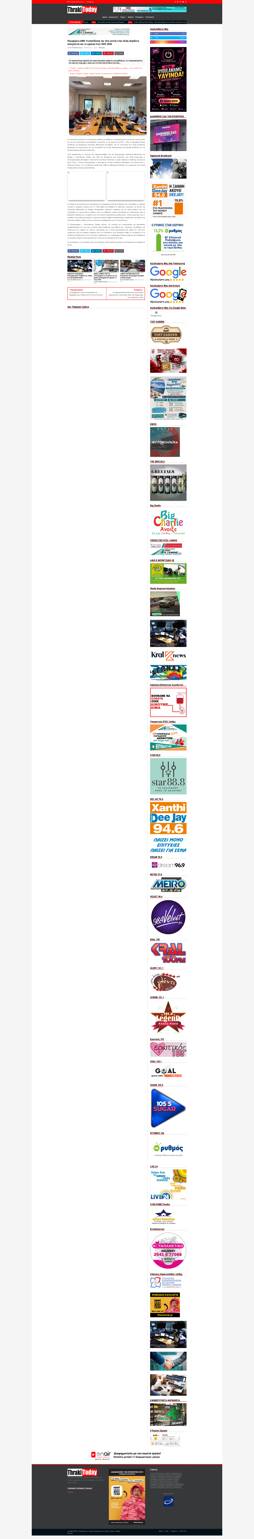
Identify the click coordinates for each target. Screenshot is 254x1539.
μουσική (169, 1481)
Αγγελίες (131, 17)
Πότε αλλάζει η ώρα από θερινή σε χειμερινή (181, 22)
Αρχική (104, 17)
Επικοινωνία (150, 17)
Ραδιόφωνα (139, 17)
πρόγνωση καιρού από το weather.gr (172, 1446)
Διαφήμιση (90, 2)
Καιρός (123, 17)
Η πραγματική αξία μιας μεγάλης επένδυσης (143, 22)
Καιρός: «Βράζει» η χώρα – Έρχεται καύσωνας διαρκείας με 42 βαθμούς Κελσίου (99, 73)
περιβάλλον (170, 1484)
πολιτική (153, 1487)
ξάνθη (176, 1481)
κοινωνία (162, 1481)
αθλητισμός (161, 1476)
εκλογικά (170, 1479)
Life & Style (154, 1474)
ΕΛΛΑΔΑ (161, 1474)
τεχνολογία (177, 1487)
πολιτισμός (161, 1487)
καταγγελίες (154, 1481)
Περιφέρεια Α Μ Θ (176, 1474)
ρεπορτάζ (169, 1487)
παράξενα (162, 1484)
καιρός (176, 1479)
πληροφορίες (179, 1484)
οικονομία (154, 1484)
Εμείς (166, 1531)
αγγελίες (153, 1476)
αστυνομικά (176, 1476)
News (125, 22)
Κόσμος (167, 1474)
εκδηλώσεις (162, 1479)
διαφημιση (154, 1479)
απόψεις (169, 1476)
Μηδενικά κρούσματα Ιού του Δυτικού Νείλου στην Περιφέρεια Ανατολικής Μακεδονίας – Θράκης (89, 22)
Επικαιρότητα (113, 17)
